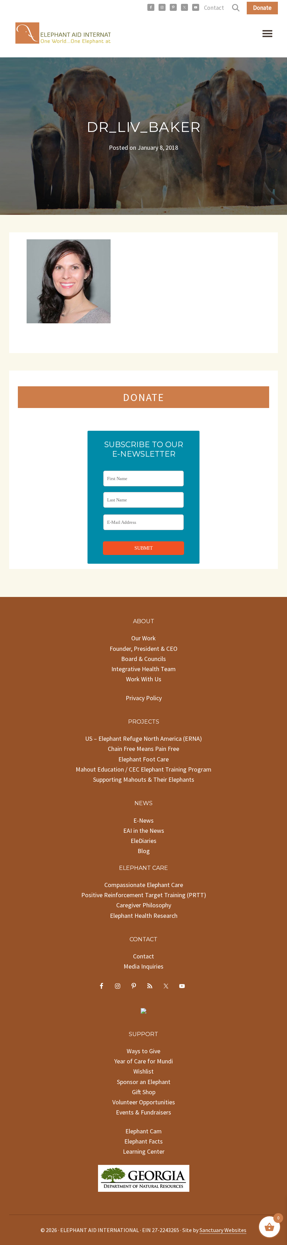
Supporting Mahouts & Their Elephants (143, 779)
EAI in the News (143, 831)
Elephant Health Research (143, 916)
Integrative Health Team (143, 669)
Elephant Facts (143, 1141)
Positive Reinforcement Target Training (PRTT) (143, 895)
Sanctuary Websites (223, 1229)
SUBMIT (143, 548)
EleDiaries (143, 841)
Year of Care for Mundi (143, 1061)
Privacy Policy (144, 698)
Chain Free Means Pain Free (143, 749)
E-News (143, 820)
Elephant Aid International (60, 35)
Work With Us (143, 679)
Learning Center (143, 1151)
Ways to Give (143, 1051)
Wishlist (143, 1071)
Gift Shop (143, 1092)
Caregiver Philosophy (143, 905)
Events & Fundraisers (143, 1112)
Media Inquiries (143, 966)
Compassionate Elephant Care (143, 885)
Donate (262, 8)
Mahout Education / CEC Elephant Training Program (143, 769)
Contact (214, 8)
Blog (144, 851)
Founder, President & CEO (143, 649)
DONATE (143, 397)
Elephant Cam (143, 1131)
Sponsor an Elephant (143, 1082)
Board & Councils (143, 659)
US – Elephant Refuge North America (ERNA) (143, 738)
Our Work (143, 638)
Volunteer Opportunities (143, 1102)
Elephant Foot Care (143, 759)
